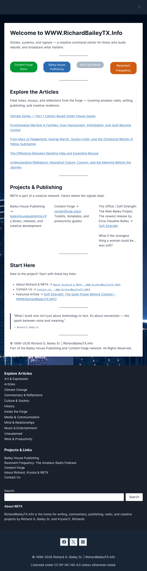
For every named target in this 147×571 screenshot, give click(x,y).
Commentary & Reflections (23, 395)
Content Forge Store (24, 67)
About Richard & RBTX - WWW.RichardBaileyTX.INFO (86, 284)
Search (9, 491)
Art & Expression (16, 379)
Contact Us (12, 477)
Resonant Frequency (123, 68)
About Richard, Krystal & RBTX (26, 472)
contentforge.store (67, 211)
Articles (9, 384)
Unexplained (13, 433)
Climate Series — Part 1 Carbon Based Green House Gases (53, 116)
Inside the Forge (15, 411)
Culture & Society (16, 400)
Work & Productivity (18, 439)
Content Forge (14, 467)
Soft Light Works (90, 64)
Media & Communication (21, 417)
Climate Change (15, 390)
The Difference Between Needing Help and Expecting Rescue (54, 153)
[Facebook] (64, 542)
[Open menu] (139, 7)
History (9, 406)
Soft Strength (108, 226)
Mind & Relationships (19, 422)
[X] (73, 542)
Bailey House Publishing (57, 67)
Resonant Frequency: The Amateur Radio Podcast (40, 463)
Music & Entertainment (20, 428)
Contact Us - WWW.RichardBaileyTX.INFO (63, 289)
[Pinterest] (83, 542)
